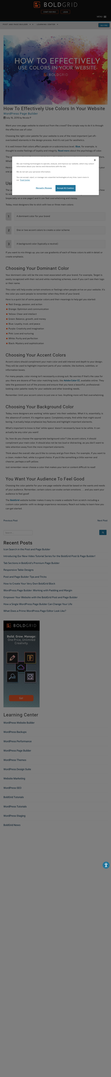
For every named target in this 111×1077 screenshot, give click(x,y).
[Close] (95, 160)
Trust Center (25, 180)
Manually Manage (44, 188)
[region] (55, 176)
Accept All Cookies (65, 188)
